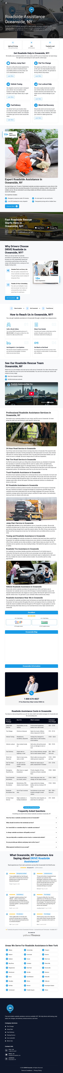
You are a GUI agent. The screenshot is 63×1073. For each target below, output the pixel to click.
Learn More (11, 76)
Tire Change (10, 1026)
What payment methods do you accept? (17, 847)
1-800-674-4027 (31, 699)
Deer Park (29, 967)
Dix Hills (29, 972)
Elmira (28, 981)
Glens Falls (47, 963)
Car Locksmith (11, 1038)
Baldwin (11, 959)
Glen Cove (47, 959)
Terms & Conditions (26, 1070)
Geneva (47, 954)
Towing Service (11, 1035)
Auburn (10, 954)
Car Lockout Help (45, 84)
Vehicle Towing (16, 84)
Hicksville (47, 976)
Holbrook (47, 981)
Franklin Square (30, 990)
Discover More (11, 206)
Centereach (12, 990)
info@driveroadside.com (14, 1055)
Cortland (29, 963)
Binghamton (12, 967)
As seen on (31, 932)
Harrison (47, 972)
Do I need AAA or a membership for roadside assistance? (23, 827)
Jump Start (10, 1029)
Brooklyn (11, 981)
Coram (28, 959)
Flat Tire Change (44, 63)
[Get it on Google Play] (52, 227)
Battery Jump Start (18, 63)
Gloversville (47, 967)
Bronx (10, 976)
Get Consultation (11, 298)
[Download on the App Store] (39, 227)
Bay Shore (11, 963)
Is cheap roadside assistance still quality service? (20, 832)
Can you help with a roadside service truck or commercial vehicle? (25, 837)
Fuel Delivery (16, 105)
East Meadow (30, 976)
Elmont (28, 985)
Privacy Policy (38, 1070)
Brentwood (11, 972)
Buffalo (11, 985)
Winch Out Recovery (46, 105)
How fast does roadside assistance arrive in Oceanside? (22, 817)
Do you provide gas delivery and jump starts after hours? (22, 842)
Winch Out (10, 1041)
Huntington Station (49, 985)
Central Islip (29, 950)
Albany (10, 950)
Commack (29, 954)
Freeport (47, 950)
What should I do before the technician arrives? (20, 822)
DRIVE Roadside (28, 1067)
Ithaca (46, 990)
